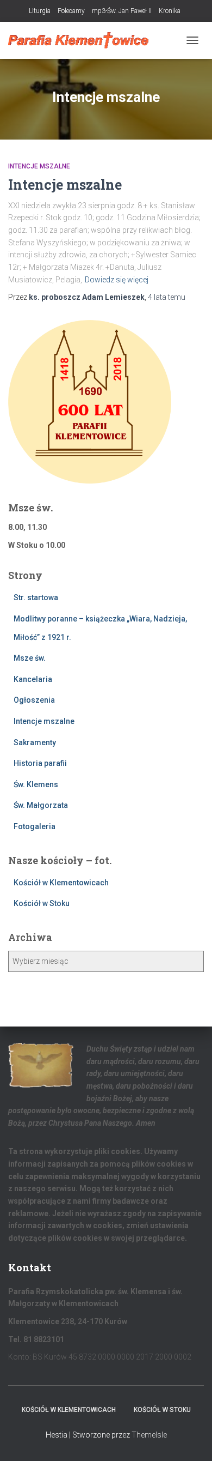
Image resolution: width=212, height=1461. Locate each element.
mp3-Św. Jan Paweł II (122, 11)
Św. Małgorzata (41, 805)
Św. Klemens (36, 784)
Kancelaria (33, 679)
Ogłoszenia (34, 700)
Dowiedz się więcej (116, 279)
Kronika (169, 11)
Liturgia (40, 11)
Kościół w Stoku (42, 903)
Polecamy (71, 11)
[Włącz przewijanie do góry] (190, 1439)
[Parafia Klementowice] (82, 40)
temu (166, 297)
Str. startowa (36, 597)
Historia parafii (40, 763)
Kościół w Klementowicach (61, 882)
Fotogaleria (34, 826)
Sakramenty (35, 742)
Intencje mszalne (39, 166)
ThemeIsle (149, 1434)
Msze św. (30, 658)
